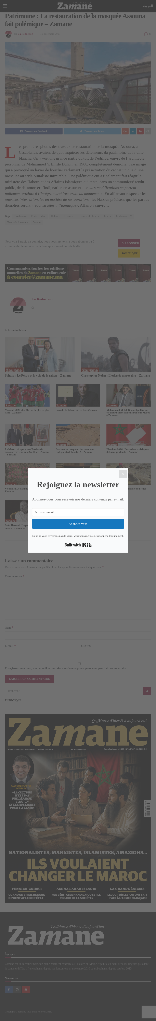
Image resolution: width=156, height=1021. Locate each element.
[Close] (123, 474)
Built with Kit (78, 545)
